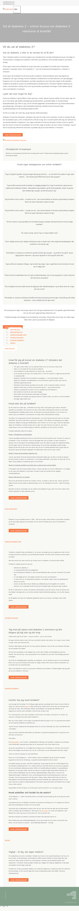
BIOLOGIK (73, 892)
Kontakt (74, 898)
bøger (27, 706)
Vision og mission (71, 895)
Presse (74, 897)
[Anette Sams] (8, 9)
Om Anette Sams (71, 894)
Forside (74, 891)
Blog (75, 896)
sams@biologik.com (8, 2)
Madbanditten (15, 742)
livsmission (45, 810)
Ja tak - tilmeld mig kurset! (13, 135)
